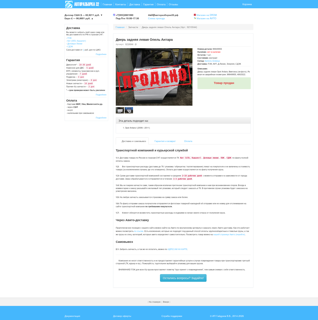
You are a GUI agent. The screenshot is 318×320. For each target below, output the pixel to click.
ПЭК (69, 37)
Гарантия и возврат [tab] (165, 141)
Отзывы (173, 4)
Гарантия (148, 4)
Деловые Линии (74, 43)
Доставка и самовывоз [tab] (133, 141)
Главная (107, 4)
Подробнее (101, 54)
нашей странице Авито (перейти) (229, 234)
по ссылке (138, 231)
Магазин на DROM (207, 15)
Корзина (247, 4)
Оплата (161, 4)
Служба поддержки (171, 316)
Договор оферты (122, 316)
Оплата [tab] (188, 141)
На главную (154, 301)
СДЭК (70, 46)
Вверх (166, 301)
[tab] (183, 121)
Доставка (134, 4)
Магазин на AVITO (206, 18)
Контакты (120, 4)
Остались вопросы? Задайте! (183, 278)
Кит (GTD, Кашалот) (76, 40)
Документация (72, 316)
